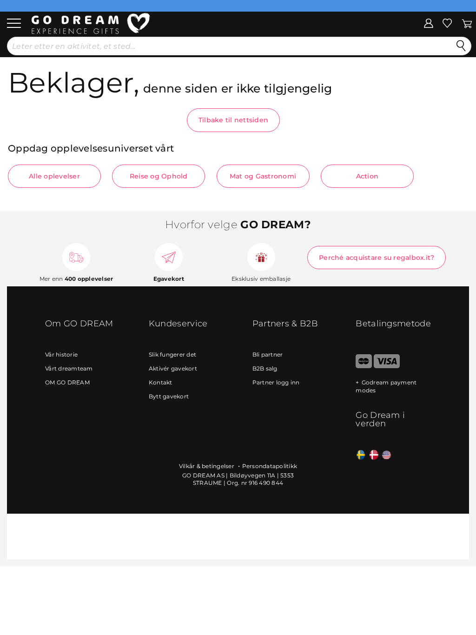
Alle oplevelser (54, 176)
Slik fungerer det (172, 354)
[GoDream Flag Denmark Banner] (374, 455)
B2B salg (265, 368)
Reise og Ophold (159, 176)
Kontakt (160, 382)
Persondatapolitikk (270, 466)
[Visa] (386, 366)
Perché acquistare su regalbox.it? (376, 257)
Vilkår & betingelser (207, 466)
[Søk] (461, 46)
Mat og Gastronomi (263, 176)
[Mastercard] (364, 366)
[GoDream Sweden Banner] (361, 455)
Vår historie (61, 354)
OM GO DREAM (67, 382)
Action (367, 176)
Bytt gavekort (169, 396)
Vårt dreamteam (69, 368)
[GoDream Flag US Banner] (386, 455)
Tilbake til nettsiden (233, 120)
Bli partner (267, 354)
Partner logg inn (276, 382)
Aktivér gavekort (173, 368)
